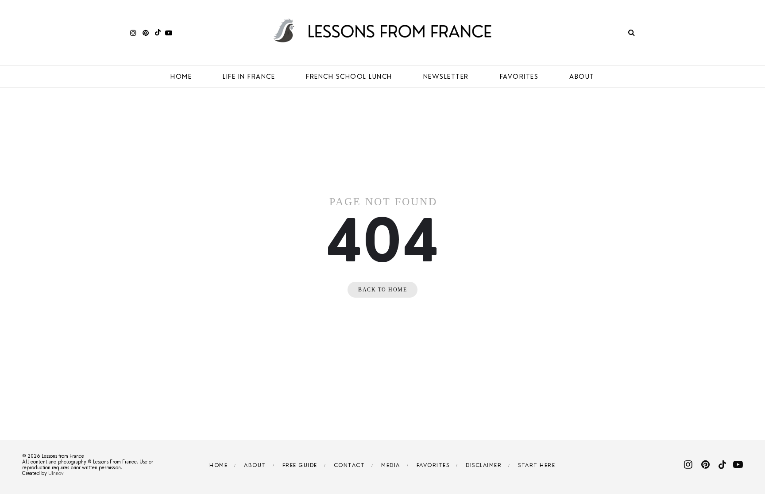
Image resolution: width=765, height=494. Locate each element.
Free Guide (299, 465)
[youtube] (168, 32)
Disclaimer (484, 465)
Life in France (249, 76)
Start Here (536, 465)
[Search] (631, 32)
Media (390, 465)
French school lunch (349, 76)
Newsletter (446, 76)
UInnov (56, 473)
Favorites (519, 76)
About (582, 76)
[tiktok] (157, 32)
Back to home (382, 290)
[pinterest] (146, 32)
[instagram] (133, 32)
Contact (349, 465)
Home (181, 76)
